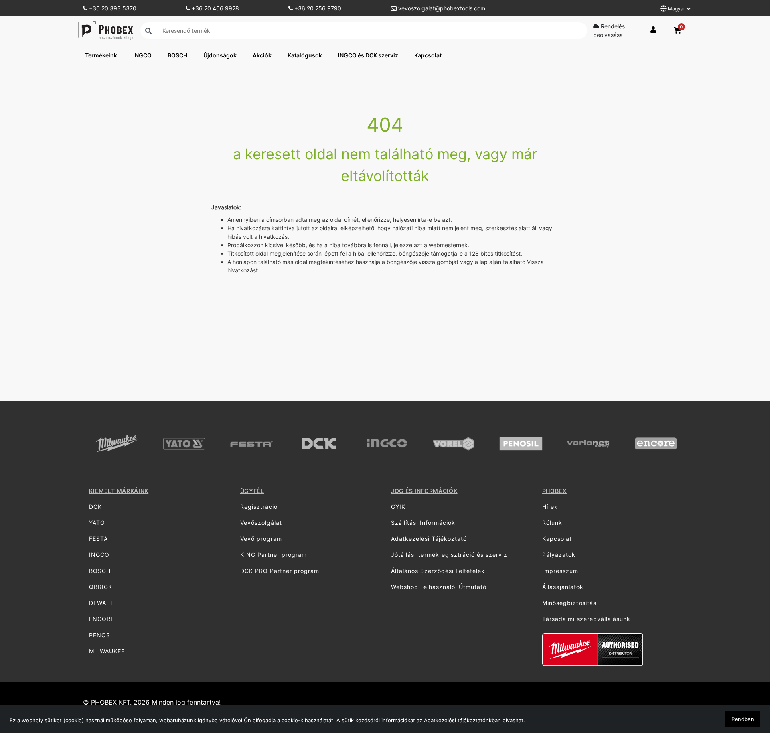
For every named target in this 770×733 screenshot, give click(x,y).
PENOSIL (102, 634)
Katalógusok (305, 55)
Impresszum (560, 570)
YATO (97, 522)
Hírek (550, 506)
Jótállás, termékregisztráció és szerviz (449, 554)
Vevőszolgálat (261, 522)
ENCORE (101, 618)
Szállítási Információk (423, 522)
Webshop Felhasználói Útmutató (438, 586)
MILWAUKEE (107, 651)
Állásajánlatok (563, 586)
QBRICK (100, 586)
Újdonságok (220, 55)
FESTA (98, 538)
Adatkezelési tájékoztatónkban (462, 720)
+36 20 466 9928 (214, 8)
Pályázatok (558, 554)
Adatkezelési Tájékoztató (429, 538)
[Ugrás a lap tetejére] (746, 684)
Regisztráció (259, 506)
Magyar (676, 9)
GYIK (398, 506)
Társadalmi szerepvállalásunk (586, 618)
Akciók (262, 55)
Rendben (743, 719)
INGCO (142, 55)
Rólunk (552, 522)
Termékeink (101, 55)
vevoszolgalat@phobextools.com (441, 8)
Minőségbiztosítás (569, 602)
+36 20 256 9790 (317, 8)
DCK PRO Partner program (279, 570)
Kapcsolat (428, 55)
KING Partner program (273, 554)
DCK (95, 506)
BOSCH (177, 55)
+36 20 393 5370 (111, 8)
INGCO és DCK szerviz (368, 55)
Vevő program (261, 538)
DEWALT (101, 602)
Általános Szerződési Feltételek (438, 570)
